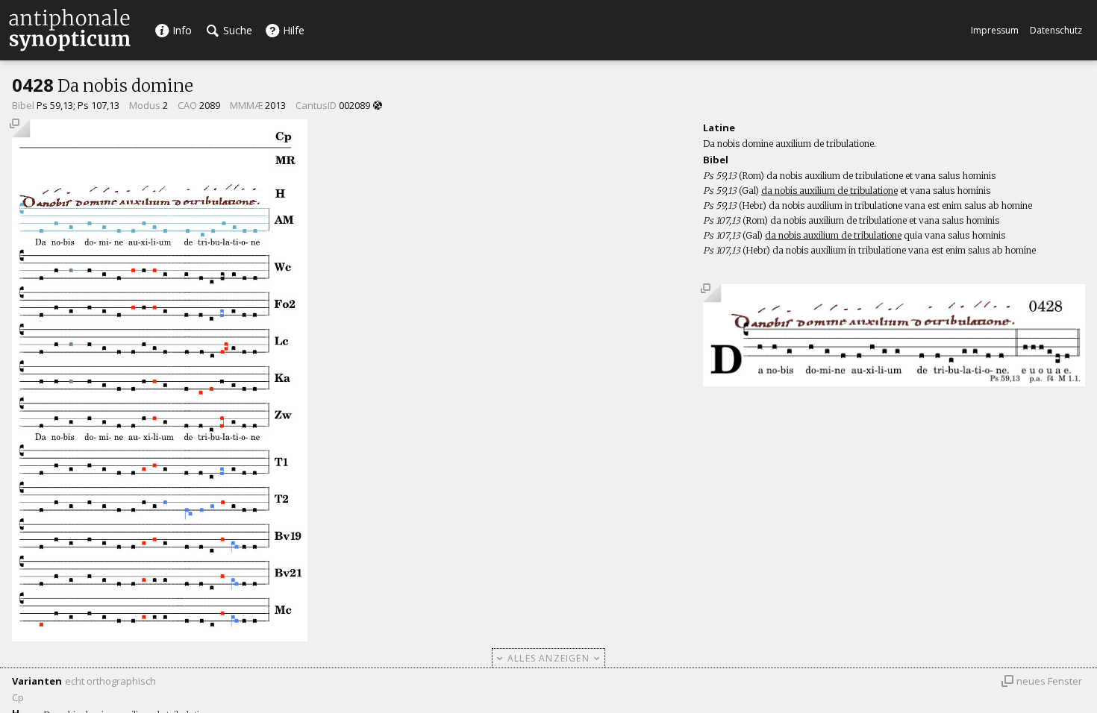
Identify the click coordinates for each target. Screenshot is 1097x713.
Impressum (995, 30)
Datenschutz (1056, 30)
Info (180, 30)
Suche (236, 30)
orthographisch (121, 681)
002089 (354, 105)
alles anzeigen (548, 658)
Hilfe (292, 30)
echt (74, 681)
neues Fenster (1049, 681)
